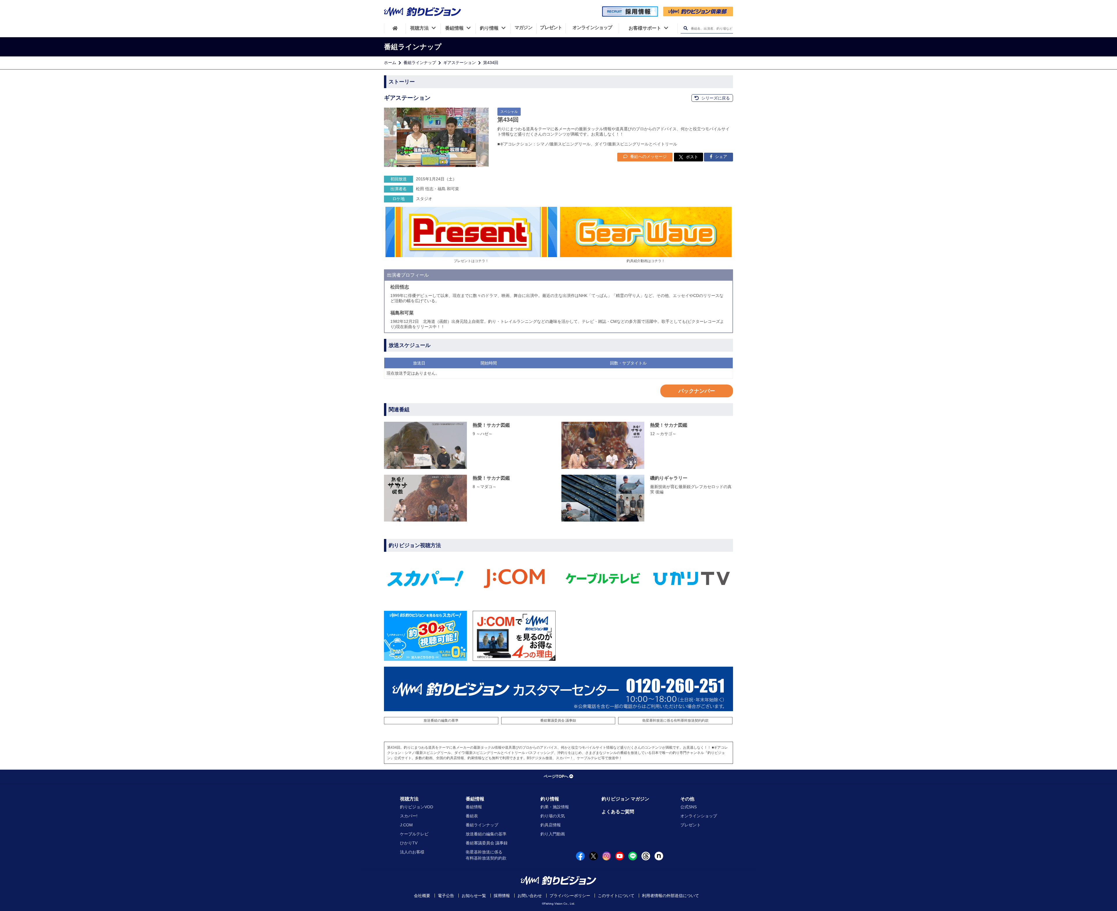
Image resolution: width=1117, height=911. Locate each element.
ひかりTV (408, 843)
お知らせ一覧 (474, 895)
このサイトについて (616, 895)
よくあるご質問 (618, 811)
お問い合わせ (529, 895)
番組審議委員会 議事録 (558, 720)
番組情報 (475, 798)
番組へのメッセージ (648, 156)
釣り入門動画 (552, 834)
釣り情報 (549, 798)
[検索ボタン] (685, 28)
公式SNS (688, 807)
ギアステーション (459, 62)
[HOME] (394, 28)
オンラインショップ (698, 816)
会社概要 (422, 895)
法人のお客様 (412, 852)
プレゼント (690, 825)
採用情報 (502, 895)
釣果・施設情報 (554, 807)
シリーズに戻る (715, 98)
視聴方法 (409, 798)
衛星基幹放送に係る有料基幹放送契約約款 (675, 720)
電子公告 (446, 895)
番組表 (472, 816)
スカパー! (408, 816)
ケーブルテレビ (414, 834)
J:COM (406, 825)
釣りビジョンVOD (416, 807)
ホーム (390, 62)
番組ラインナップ (419, 62)
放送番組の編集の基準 (441, 720)
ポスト (692, 156)
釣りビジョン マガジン (625, 798)
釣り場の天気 (552, 816)
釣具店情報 (550, 825)
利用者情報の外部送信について (670, 895)
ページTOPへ (556, 776)
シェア (720, 156)
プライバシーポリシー (569, 895)
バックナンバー (696, 391)
